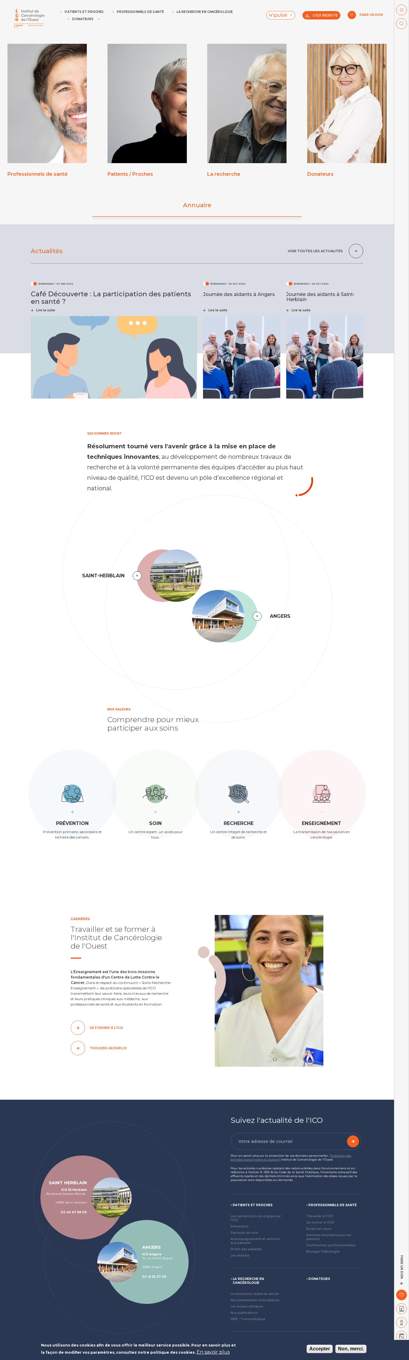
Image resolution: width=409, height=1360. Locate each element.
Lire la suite (45, 310)
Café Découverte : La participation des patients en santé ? (111, 298)
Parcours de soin (244, 1233)
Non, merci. (351, 1348)
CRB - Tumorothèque (248, 1319)
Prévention (240, 1226)
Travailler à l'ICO (319, 1216)
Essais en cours (318, 1229)
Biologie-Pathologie (323, 1252)
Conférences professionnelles (331, 1245)
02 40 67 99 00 (74, 1212)
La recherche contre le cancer (255, 1294)
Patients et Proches (84, 12)
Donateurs (82, 19)
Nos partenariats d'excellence (255, 1300)
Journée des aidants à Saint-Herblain (320, 296)
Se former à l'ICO (320, 1222)
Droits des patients (246, 1249)
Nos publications (244, 1313)
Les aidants (240, 1255)
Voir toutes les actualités (315, 251)
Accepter (319, 1348)
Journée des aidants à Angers (239, 294)
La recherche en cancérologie (205, 12)
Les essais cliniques (247, 1306)
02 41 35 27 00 (154, 1277)
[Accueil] (29, 18)
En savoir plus (213, 1352)
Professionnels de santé (140, 12)
